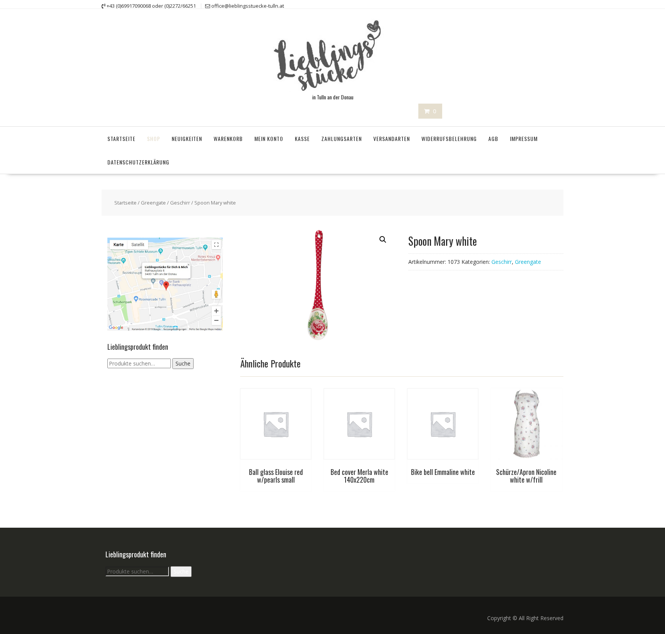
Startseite (121, 138)
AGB (493, 138)
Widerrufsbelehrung (449, 138)
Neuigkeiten (187, 138)
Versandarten (391, 138)
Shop (153, 138)
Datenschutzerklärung (138, 162)
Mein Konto (268, 138)
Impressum (524, 138)
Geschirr (180, 202)
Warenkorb (228, 138)
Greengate (153, 202)
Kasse (302, 138)
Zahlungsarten (341, 138)
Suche (182, 363)
